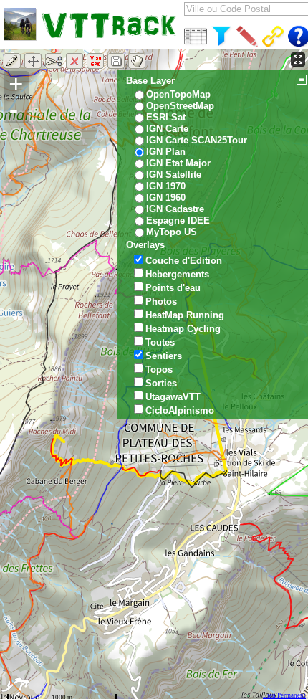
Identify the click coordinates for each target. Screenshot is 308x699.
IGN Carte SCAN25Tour (196, 140)
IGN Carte (167, 128)
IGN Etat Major (178, 163)
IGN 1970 (166, 186)
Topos (159, 369)
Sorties (161, 383)
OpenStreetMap (180, 105)
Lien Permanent (284, 695)
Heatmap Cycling (183, 328)
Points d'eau (173, 287)
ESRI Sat (166, 117)
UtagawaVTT (173, 396)
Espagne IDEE (178, 220)
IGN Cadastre (175, 209)
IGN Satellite (173, 174)
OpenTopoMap (178, 94)
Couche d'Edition (183, 260)
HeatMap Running (184, 315)
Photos (161, 301)
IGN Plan (166, 151)
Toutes (160, 342)
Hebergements (177, 274)
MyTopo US (171, 232)
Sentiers (163, 356)
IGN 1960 (166, 197)
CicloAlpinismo (179, 410)
